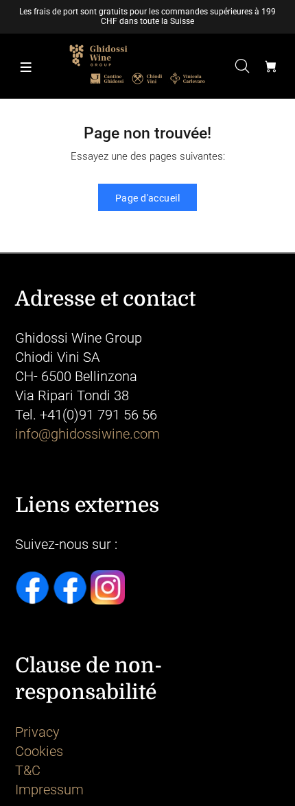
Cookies (39, 751)
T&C (27, 770)
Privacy (37, 732)
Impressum (49, 789)
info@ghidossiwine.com (87, 434)
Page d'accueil (147, 198)
